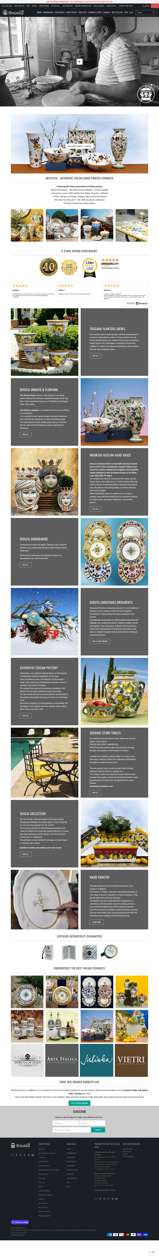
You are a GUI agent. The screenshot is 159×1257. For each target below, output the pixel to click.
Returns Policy (43, 1168)
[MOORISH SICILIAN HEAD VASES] (44, 488)
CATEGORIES (71, 1164)
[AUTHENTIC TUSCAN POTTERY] (114, 698)
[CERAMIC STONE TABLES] (44, 769)
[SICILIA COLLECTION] (114, 840)
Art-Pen (125, 1160)
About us (42, 1155)
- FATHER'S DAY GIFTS (125, 6)
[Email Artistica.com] (12, 1161)
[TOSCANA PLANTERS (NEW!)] (44, 348)
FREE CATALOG (19, 6)
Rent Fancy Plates (128, 1163)
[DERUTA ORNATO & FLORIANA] (114, 418)
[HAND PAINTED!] (44, 906)
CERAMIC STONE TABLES (105, 739)
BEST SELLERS (72, 1185)
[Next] (144, 142)
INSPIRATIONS (44, 6)
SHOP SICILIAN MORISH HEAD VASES (79, 153)
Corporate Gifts (44, 1172)
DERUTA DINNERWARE (34, 545)
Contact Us (42, 1164)
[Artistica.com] (13, 12)
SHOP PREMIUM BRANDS (79, 1109)
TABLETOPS (71, 1172)
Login (147, 6)
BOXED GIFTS (111, 6)
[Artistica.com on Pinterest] (24, 1161)
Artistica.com (20, 1234)
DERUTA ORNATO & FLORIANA (39, 396)
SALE (68, 1193)
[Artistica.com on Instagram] (20, 1161)
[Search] (154, 12)
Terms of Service (44, 1218)
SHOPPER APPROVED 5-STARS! (105, 1197)
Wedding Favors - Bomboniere (49, 1176)
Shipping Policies (44, 1222)
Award (41, 1193)
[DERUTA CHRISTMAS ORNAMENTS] (44, 628)
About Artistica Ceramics (47, 1160)
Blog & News (43, 1210)
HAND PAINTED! (100, 883)
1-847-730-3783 (6, 6)
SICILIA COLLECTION (33, 820)
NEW (68, 1189)
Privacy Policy (43, 1214)
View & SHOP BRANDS (100, 647)
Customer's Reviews (45, 1201)
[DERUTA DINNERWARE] (114, 558)
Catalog (41, 1205)
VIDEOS (34, 6)
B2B (28, 6)
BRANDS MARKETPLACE (83, 6)
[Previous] (14, 142)
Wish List (42, 1189)
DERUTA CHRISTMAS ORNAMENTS (111, 608)
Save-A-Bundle (99, 6)
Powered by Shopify (17, 1241)
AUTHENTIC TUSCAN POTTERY (39, 674)
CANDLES (70, 1180)
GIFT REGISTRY (68, 6)
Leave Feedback (44, 1197)
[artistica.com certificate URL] (137, 311)
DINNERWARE (71, 1160)
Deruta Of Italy (127, 1155)
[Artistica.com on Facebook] (16, 1161)
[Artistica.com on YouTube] (32, 1161)
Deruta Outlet (127, 1158)
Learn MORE (96, 928)
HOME (69, 1155)
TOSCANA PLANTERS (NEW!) (107, 335)
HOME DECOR (71, 1168)
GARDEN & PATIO (72, 1176)
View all (95, 362)
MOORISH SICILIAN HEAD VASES (110, 461)
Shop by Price (43, 1180)
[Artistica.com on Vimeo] (28, 1161)
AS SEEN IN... (55, 6)
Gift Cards (42, 1185)
